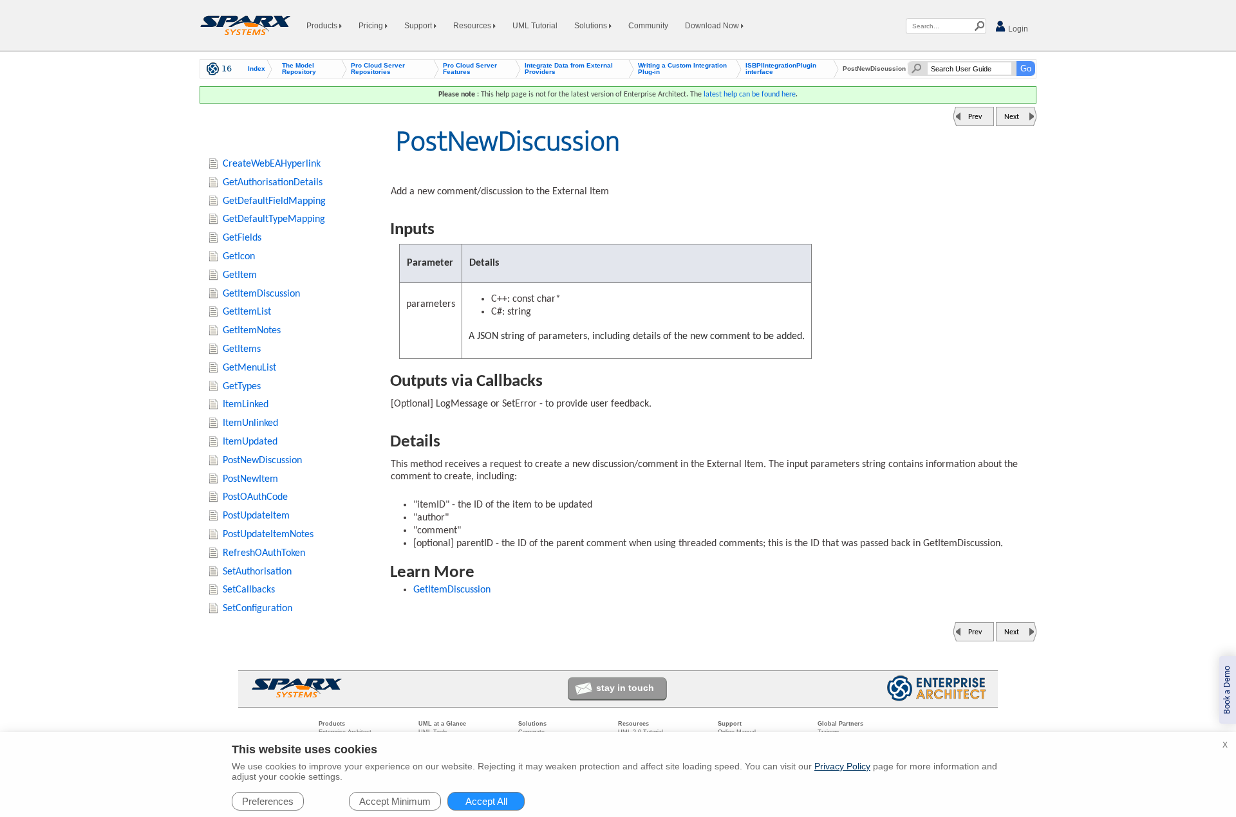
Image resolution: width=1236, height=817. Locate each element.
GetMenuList (249, 368)
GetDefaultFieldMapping (274, 201)
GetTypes (242, 386)
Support (419, 25)
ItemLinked (245, 404)
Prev (975, 117)
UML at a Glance (442, 724)
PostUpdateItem (256, 516)
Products (322, 25)
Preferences (268, 801)
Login (1017, 28)
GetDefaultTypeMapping (274, 219)
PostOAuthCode (255, 497)
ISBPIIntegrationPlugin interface (780, 68)
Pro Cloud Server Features (470, 68)
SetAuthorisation (257, 572)
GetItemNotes (252, 331)
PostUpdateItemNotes (268, 534)
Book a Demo (1227, 690)
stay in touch (625, 688)
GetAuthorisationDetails (273, 183)
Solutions (591, 25)
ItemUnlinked (250, 423)
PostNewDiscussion (262, 460)
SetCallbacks (249, 590)
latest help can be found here (750, 94)
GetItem (240, 275)
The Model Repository (299, 68)
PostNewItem (250, 479)
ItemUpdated (250, 442)
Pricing (372, 25)
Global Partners (840, 724)
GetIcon (239, 257)
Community (648, 25)
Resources (473, 25)
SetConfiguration (257, 608)
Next (1011, 117)
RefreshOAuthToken (264, 553)
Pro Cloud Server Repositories (378, 68)
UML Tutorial (534, 25)
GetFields (242, 238)
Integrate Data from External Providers (569, 68)
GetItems (242, 349)
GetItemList (247, 312)
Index (256, 69)
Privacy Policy (842, 766)
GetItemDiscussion (452, 590)
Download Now (713, 25)
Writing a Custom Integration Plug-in (682, 68)
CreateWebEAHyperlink (272, 164)
